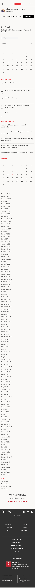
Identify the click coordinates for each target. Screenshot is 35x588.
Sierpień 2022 (5, 312)
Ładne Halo (28, 575)
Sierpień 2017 (5, 462)
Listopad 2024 (5, 246)
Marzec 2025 (5, 236)
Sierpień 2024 (5, 254)
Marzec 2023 (5, 294)
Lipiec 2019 (5, 404)
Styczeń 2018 (5, 449)
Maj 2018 (4, 439)
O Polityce (16, 551)
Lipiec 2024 (5, 256)
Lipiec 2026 (5, 196)
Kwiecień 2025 (5, 234)
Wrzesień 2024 (6, 251)
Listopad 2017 (5, 454)
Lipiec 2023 (5, 287)
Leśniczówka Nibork (7, 580)
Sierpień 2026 (5, 194)
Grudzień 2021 (5, 332)
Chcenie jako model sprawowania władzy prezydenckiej (17, 139)
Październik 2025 (6, 219)
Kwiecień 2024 (6, 264)
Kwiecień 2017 (5, 472)
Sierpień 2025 (5, 224)
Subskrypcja (17, 518)
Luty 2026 (4, 209)
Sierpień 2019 (5, 402)
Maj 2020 (4, 379)
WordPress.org (5, 489)
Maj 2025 (4, 231)
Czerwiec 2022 (6, 317)
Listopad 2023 (5, 277)
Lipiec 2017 (4, 464)
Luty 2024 (4, 269)
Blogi (25, 533)
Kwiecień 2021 (5, 352)
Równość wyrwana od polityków (22, 152)
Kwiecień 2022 (5, 322)
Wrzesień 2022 (6, 309)
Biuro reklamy (16, 542)
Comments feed (6, 486)
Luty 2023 (4, 297)
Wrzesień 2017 (5, 459)
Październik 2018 (6, 427)
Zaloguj (31, 3)
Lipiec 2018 (5, 434)
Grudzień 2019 (5, 392)
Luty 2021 (4, 357)
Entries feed (5, 484)
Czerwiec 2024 (6, 259)
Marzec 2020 (5, 384)
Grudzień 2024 (6, 244)
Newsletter (17, 515)
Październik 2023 (6, 279)
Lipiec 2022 (5, 314)
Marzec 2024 (5, 266)
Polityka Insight (6, 578)
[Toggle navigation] (2, 4)
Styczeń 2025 (5, 241)
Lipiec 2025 (5, 226)
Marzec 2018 (5, 444)
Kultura (25, 527)
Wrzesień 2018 (5, 429)
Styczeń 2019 (5, 419)
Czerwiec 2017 (5, 467)
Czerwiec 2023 (6, 289)
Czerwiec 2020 (6, 377)
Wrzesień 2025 (6, 221)
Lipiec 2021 (4, 344)
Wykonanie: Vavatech (23, 578)
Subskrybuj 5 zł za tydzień (16, 501)
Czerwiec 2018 (6, 437)
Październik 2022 (6, 307)
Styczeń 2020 (5, 389)
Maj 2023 (4, 292)
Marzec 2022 (5, 324)
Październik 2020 (6, 367)
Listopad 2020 (6, 364)
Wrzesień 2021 (5, 339)
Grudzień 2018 (5, 422)
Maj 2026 (4, 201)
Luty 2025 (4, 239)
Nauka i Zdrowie (25, 530)
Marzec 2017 (5, 474)
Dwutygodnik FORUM (7, 575)
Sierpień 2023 (5, 284)
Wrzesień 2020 (6, 369)
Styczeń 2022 (5, 329)
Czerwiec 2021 (5, 347)
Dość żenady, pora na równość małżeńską (14, 126)
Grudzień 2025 (6, 214)
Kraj (8, 530)
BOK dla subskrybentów (16, 548)
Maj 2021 (4, 349)
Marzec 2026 (5, 206)
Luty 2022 (4, 327)
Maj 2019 (4, 409)
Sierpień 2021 (5, 342)
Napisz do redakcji (16, 545)
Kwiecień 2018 (5, 442)
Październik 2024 (6, 249)
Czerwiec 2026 (6, 199)
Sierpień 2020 (5, 372)
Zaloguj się (4, 481)
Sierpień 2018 (5, 432)
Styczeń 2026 (5, 211)
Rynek (25, 524)
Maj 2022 (4, 319)
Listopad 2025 (5, 216)
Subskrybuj (28, 16)
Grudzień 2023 (6, 274)
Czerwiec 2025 (6, 229)
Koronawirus (8, 527)
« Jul (2, 75)
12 (12, 63)
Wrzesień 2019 (5, 399)
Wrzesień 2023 (6, 282)
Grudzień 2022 (6, 302)
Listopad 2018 (5, 424)
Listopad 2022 (5, 304)
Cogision (23, 575)
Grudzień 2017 (5, 452)
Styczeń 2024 (5, 271)
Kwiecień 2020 (6, 382)
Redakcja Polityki (16, 539)
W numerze (8, 524)
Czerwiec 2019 (6, 407)
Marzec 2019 (5, 414)
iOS (13, 562)
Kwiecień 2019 (5, 412)
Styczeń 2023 (5, 299)
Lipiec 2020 (5, 374)
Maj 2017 (4, 469)
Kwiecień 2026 (6, 204)
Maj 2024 (4, 261)
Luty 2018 (4, 447)
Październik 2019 (6, 397)
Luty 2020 (4, 387)
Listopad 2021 (5, 334)
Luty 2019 (4, 417)
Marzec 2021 (5, 354)
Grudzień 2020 (6, 362)
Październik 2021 (6, 337)
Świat (8, 533)
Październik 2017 (6, 457)
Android (17, 562)
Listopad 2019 (5, 394)
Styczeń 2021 (5, 359)
